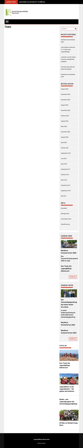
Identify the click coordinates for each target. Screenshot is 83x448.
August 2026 (64, 89)
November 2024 (65, 110)
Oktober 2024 (65, 115)
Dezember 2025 (65, 94)
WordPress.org (65, 224)
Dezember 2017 (65, 169)
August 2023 (64, 137)
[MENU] (7, 21)
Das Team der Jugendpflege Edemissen (66, 268)
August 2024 (64, 121)
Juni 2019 (64, 158)
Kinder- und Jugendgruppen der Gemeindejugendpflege (68, 401)
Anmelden (64, 208)
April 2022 (64, 142)
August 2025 (64, 105)
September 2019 (66, 153)
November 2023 (65, 132)
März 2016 (64, 180)
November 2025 (65, 99)
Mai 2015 (63, 196)
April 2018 (64, 164)
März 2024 (64, 126)
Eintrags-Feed (65, 213)
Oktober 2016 (65, 174)
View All (73, 277)
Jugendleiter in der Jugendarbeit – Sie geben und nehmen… (67, 389)
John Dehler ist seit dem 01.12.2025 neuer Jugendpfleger (38, 2)
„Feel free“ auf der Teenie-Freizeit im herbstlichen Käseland (68, 59)
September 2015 (66, 190)
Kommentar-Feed (66, 219)
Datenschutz (41, 443)
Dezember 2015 (65, 185)
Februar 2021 (65, 148)
